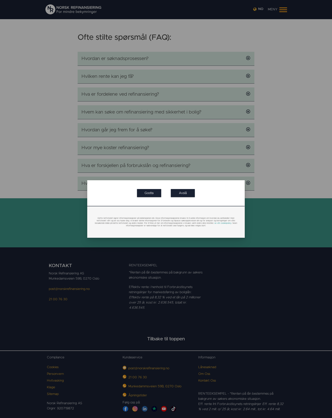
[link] (149, 193)
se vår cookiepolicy (223, 223)
